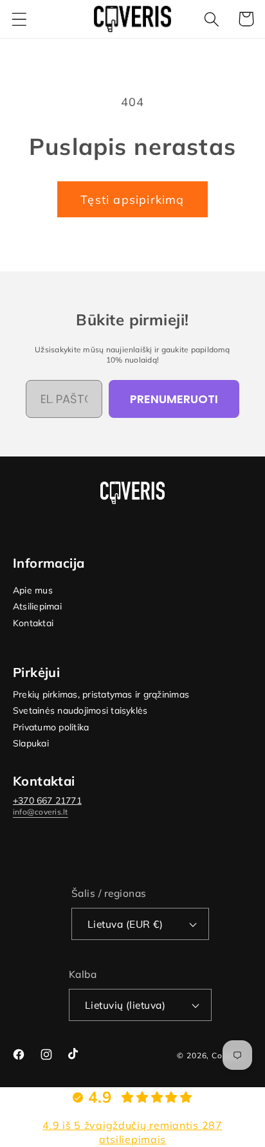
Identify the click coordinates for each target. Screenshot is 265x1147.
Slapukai (31, 743)
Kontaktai (33, 623)
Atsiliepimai (37, 606)
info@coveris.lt (40, 812)
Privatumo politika (51, 727)
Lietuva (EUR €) (125, 923)
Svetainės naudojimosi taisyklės (80, 710)
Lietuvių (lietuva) (125, 1004)
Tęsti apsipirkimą (132, 199)
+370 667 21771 (47, 800)
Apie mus (33, 590)
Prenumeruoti (174, 399)
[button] (20, 19)
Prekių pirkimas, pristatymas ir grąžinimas (101, 694)
